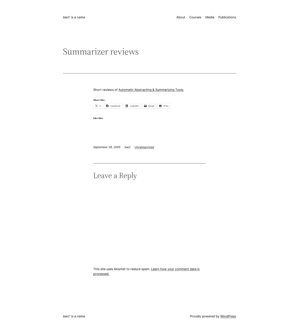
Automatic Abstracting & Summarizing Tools (151, 90)
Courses (195, 17)
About (180, 17)
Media (209, 17)
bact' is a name (74, 17)
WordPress (228, 316)
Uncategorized (144, 147)
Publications (227, 17)
